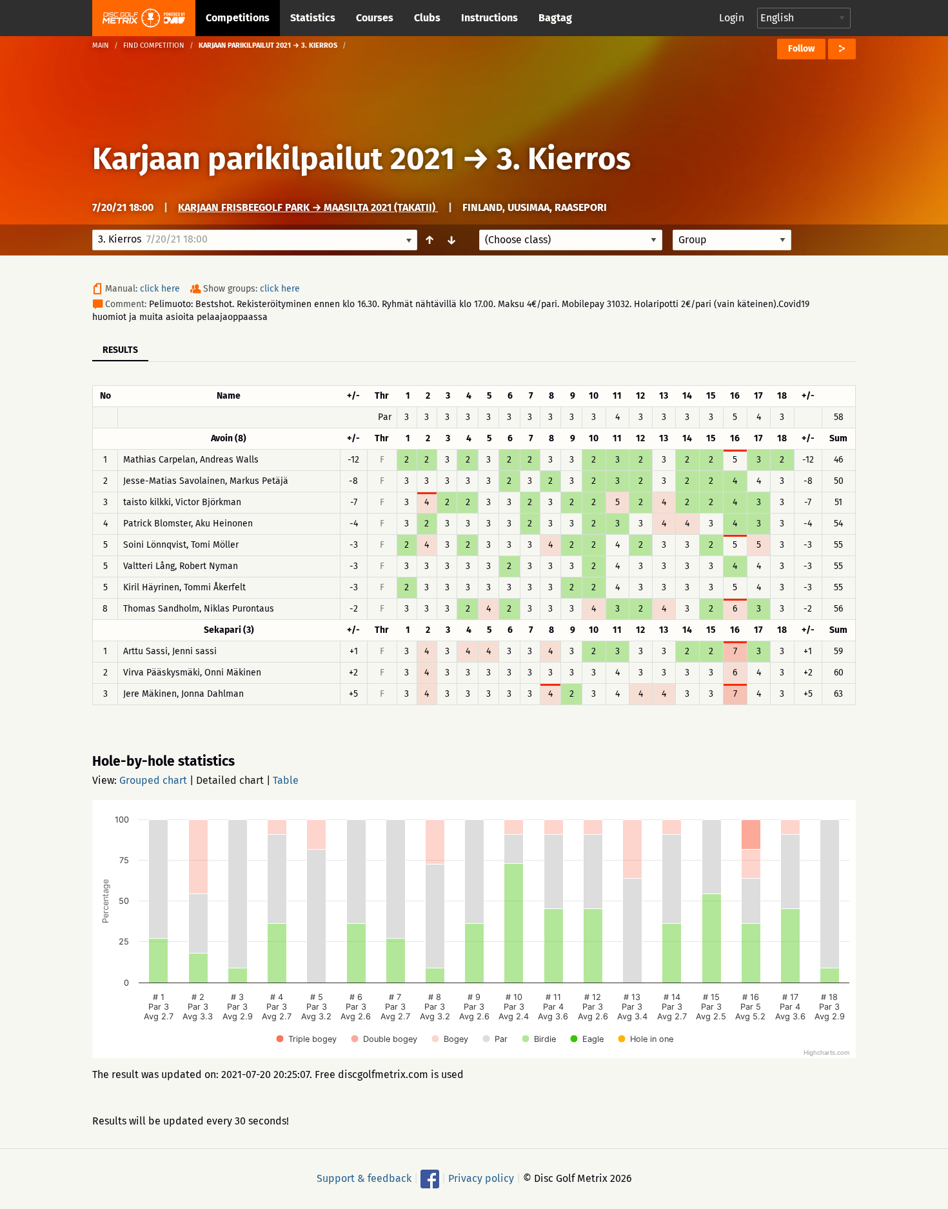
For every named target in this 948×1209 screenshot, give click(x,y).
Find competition (153, 45)
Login (731, 18)
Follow (801, 48)
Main (100, 45)
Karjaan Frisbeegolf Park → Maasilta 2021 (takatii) (308, 207)
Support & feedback (364, 1178)
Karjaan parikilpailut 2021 (273, 158)
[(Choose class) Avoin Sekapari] (570, 240)
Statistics (312, 18)
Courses (374, 18)
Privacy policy (481, 1178)
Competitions (238, 18)
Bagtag (555, 18)
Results (120, 350)
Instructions (489, 18)
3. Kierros (564, 158)
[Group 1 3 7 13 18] (732, 240)
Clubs (427, 18)
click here (160, 288)
